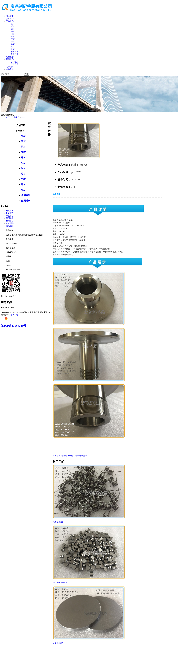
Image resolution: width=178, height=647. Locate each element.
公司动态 (14, 62)
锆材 (13, 36)
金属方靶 (14, 52)
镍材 (13, 47)
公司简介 (10, 19)
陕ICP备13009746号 (13, 325)
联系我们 (10, 69)
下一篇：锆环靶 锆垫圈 (77, 456)
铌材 (13, 26)
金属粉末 (14, 54)
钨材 (13, 31)
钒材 (13, 44)
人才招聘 (10, 67)
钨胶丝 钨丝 (58, 522)
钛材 (13, 29)
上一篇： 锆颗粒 (60, 456)
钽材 (13, 24)
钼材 (13, 34)
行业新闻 (14, 64)
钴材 (13, 39)
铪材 (13, 49)
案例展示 (10, 57)
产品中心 (10, 21)
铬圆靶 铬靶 (58, 643)
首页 (8, 117)
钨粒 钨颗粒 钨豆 (60, 582)
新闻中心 (10, 59)
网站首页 (10, 16)
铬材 (13, 41)
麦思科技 (14, 315)
